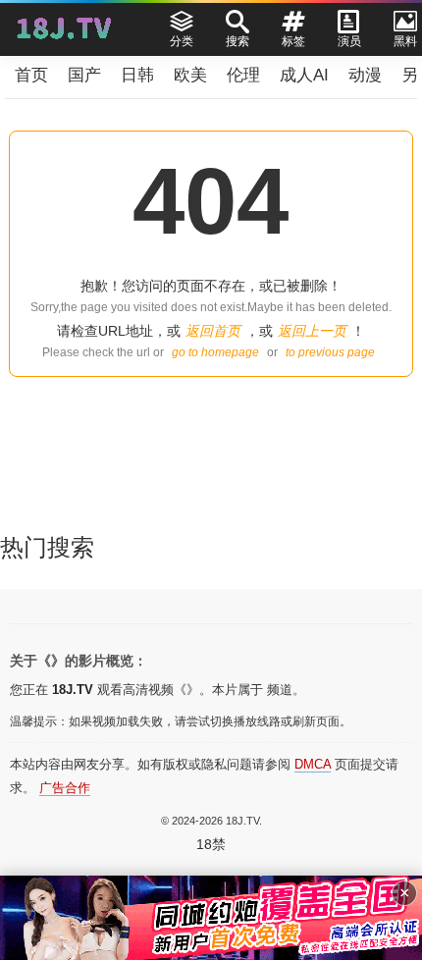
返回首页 (212, 331)
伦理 (243, 75)
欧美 (190, 75)
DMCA (312, 764)
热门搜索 (47, 547)
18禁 (211, 844)
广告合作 (64, 787)
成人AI (304, 75)
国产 (84, 75)
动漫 (365, 75)
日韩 (137, 75)
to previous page (330, 352)
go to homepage (215, 352)
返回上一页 (312, 331)
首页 (31, 75)
